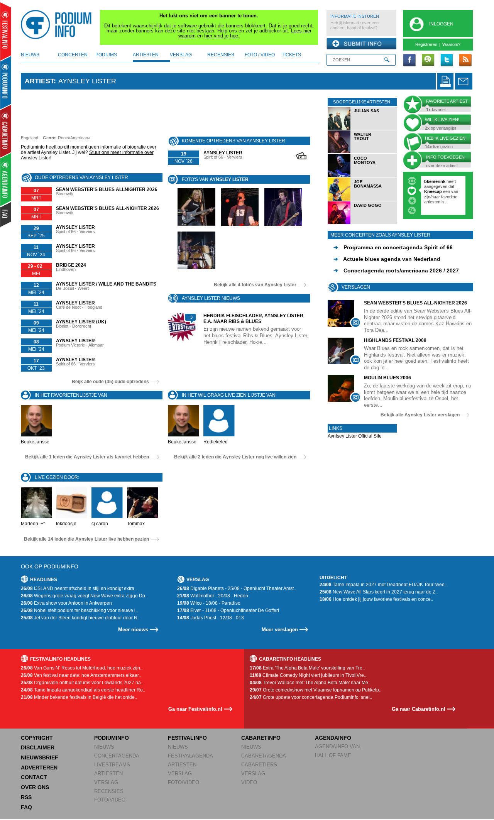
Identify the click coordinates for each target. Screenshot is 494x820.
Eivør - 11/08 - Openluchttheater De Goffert (228, 610)
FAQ (26, 807)
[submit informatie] (361, 44)
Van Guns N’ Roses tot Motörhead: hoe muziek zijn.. (81, 668)
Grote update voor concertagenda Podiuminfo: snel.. (311, 697)
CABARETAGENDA (263, 756)
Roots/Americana (74, 137)
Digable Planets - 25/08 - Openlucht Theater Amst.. (236, 588)
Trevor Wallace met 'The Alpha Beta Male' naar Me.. (310, 682)
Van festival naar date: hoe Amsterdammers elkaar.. (81, 675)
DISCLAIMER (37, 747)
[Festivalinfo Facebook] (409, 60)
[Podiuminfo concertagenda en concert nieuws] (6, 82)
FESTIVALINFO (187, 738)
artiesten (146, 54)
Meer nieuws (133, 629)
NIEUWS (104, 747)
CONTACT (34, 777)
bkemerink (434, 181)
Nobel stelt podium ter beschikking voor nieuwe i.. (79, 610)
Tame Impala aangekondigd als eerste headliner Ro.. (83, 690)
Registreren (426, 44)
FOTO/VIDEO (109, 800)
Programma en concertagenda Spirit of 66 (393, 247)
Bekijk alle (255, 284)
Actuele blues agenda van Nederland (386, 259)
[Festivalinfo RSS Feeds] (465, 60)
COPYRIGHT (37, 738)
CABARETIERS (259, 765)
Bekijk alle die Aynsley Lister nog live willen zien (235, 457)
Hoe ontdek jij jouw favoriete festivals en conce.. (376, 599)
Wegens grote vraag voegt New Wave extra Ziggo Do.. (84, 595)
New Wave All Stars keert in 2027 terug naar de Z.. (379, 592)
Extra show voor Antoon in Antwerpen (66, 603)
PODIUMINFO (111, 738)
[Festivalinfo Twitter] (446, 60)
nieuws (30, 54)
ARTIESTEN (108, 773)
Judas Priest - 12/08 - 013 (210, 617)
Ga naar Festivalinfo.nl (195, 709)
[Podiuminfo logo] (58, 24)
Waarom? (451, 44)
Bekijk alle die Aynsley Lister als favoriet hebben (87, 457)
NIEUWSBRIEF (39, 757)
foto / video (260, 54)
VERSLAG (106, 782)
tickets (291, 54)
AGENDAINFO (333, 738)
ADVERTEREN (39, 767)
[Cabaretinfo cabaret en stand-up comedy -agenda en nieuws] (5, 131)
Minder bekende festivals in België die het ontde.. (79, 697)
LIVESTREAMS (112, 765)
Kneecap (433, 191)
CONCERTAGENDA (116, 756)
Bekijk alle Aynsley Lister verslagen (420, 415)
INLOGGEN (441, 24)
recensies (220, 54)
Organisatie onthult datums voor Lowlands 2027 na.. (82, 682)
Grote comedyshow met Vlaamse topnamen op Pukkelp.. (315, 690)
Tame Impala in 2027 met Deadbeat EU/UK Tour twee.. (383, 584)
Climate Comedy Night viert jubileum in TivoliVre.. (308, 675)
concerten (73, 54)
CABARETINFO (261, 738)
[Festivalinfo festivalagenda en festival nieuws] (5, 31)
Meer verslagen (280, 629)
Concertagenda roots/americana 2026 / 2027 (396, 270)
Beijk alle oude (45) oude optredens (110, 381)
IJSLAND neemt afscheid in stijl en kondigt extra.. (79, 588)
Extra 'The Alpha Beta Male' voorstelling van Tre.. (307, 668)
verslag (181, 54)
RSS (26, 797)
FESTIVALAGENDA (190, 756)
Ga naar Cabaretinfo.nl (418, 709)
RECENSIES (109, 791)
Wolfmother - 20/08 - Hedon (212, 595)
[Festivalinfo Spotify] (428, 60)
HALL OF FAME (333, 755)
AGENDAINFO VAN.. (339, 746)
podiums (106, 54)
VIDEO (249, 782)
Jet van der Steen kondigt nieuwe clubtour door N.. (80, 617)
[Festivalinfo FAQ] (6, 214)
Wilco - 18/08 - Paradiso (208, 603)
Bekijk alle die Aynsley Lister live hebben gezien (86, 539)
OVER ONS (35, 787)
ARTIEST (39, 81)
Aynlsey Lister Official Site (355, 436)
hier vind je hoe (221, 36)
